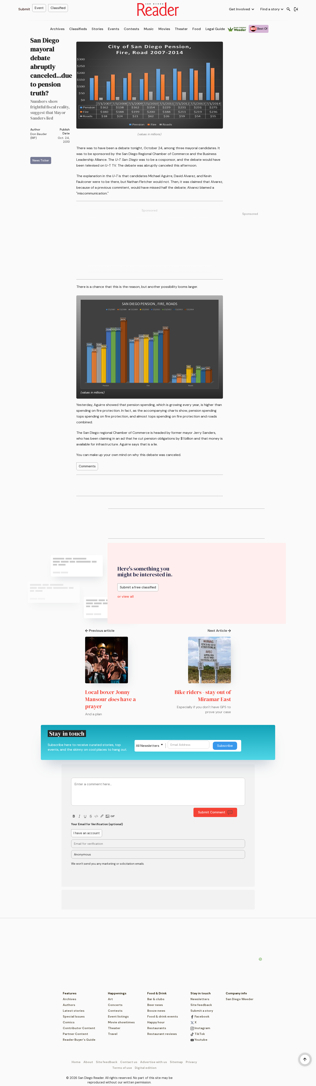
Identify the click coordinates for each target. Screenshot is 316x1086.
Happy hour (156, 1022)
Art (110, 999)
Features (70, 993)
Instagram (202, 1028)
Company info (236, 993)
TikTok (199, 1034)
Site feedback (201, 1005)
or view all (125, 596)
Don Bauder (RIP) (38, 136)
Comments (87, 466)
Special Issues (74, 1016)
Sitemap (176, 1062)
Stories (97, 29)
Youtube (200, 1040)
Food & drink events (162, 1016)
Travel (112, 1034)
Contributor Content (79, 1028)
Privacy (191, 1062)
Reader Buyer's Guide (79, 1040)
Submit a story (201, 1011)
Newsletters (199, 999)
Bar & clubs (155, 999)
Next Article (217, 630)
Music (149, 29)
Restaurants (156, 1028)
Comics (69, 1022)
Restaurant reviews (162, 1034)
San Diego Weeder (239, 999)
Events (113, 29)
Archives (57, 29)
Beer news (155, 1005)
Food (196, 29)
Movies (164, 29)
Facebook (201, 1016)
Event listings (118, 1016)
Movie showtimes (121, 1022)
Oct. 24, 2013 (64, 140)
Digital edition (145, 1068)
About (88, 1062)
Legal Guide (215, 29)
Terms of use (122, 1068)
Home (76, 1062)
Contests (131, 29)
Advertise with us (153, 1062)
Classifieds (78, 29)
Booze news (156, 1011)
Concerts (115, 1005)
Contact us (128, 1062)
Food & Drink (157, 993)
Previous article (101, 630)
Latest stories (73, 1011)
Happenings (117, 993)
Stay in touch (200, 993)
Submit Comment (211, 812)
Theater (181, 29)
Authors (69, 1005)
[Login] (296, 9)
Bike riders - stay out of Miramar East (203, 695)
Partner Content (75, 1034)
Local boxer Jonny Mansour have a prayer (110, 699)
